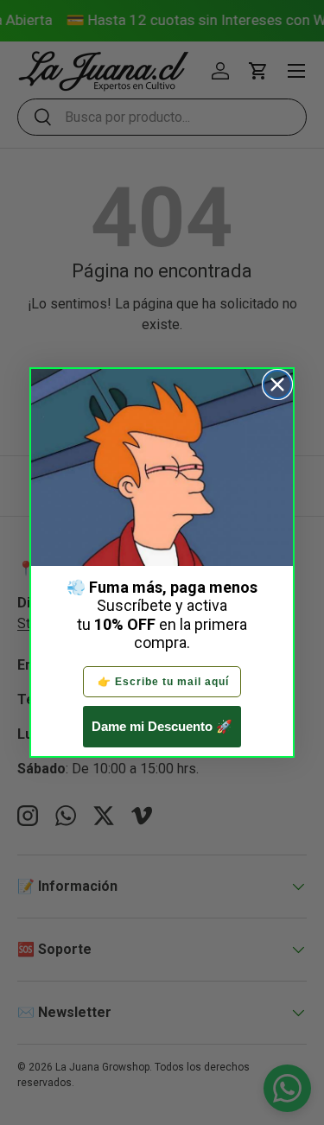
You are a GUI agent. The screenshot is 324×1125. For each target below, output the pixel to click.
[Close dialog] (277, 384)
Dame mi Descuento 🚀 (162, 726)
